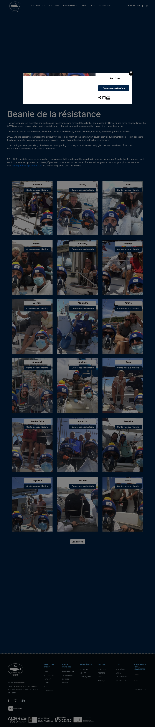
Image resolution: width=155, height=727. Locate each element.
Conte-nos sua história (114, 88)
